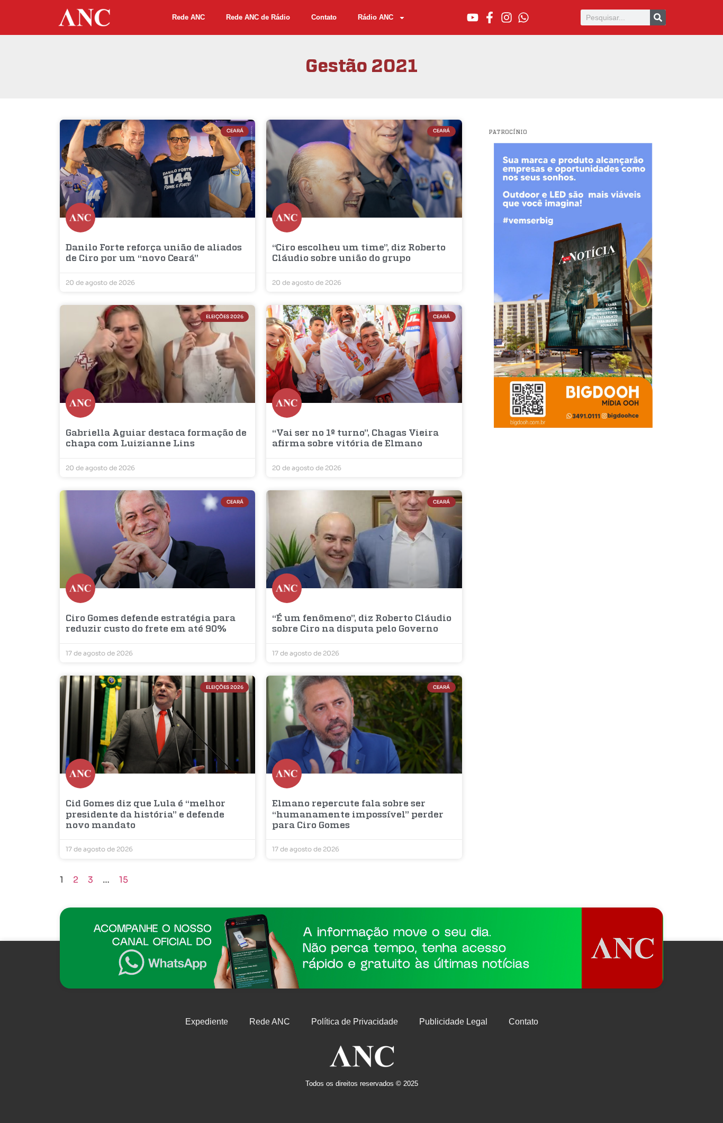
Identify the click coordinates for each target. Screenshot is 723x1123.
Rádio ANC (375, 17)
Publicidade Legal (453, 1021)
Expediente (206, 1021)
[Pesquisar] (658, 17)
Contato (324, 17)
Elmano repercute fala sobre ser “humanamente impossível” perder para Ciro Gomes (358, 814)
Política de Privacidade (354, 1021)
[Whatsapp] (523, 17)
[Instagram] (506, 17)
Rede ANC (188, 17)
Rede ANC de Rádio (258, 17)
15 (123, 879)
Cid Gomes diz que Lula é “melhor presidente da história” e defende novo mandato (145, 814)
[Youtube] (472, 17)
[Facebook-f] (489, 17)
